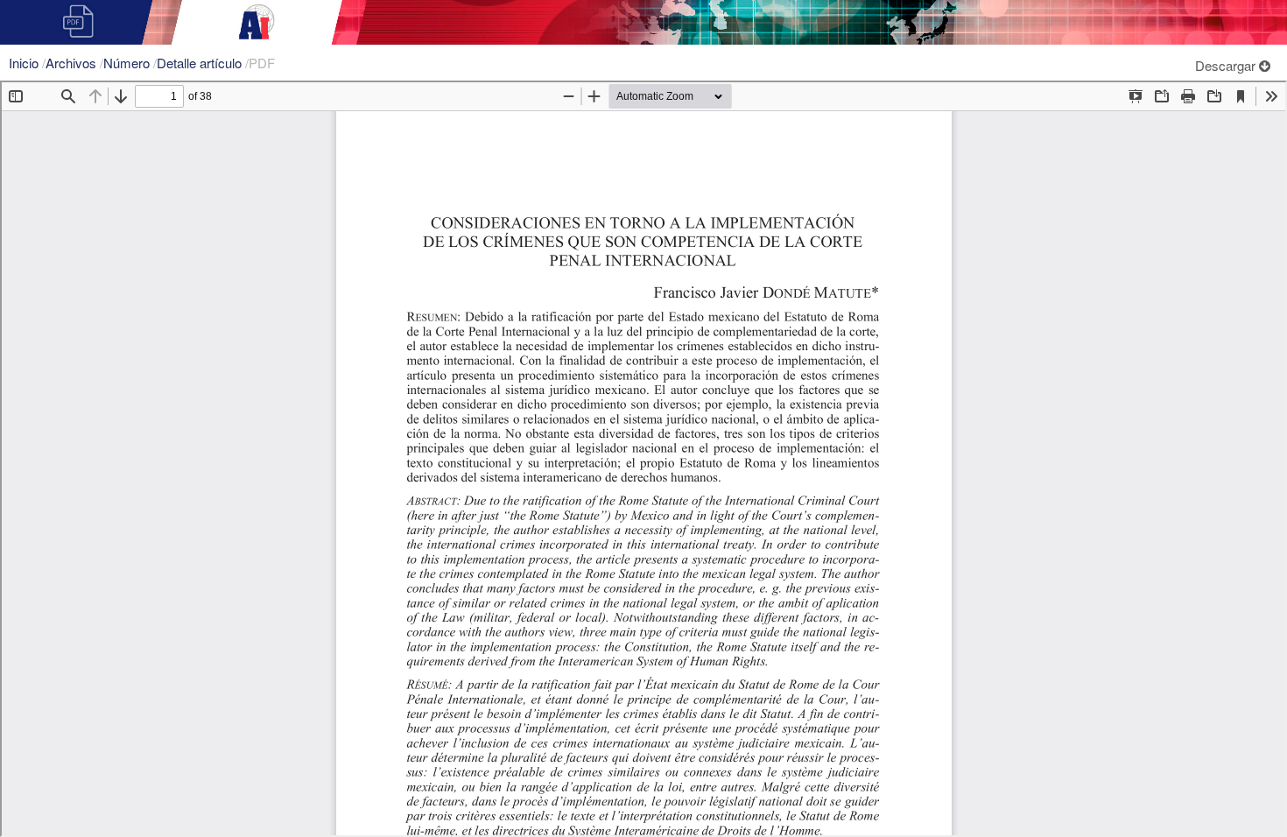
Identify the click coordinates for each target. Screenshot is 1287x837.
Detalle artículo (201, 62)
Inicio (25, 62)
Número (128, 62)
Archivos (73, 62)
